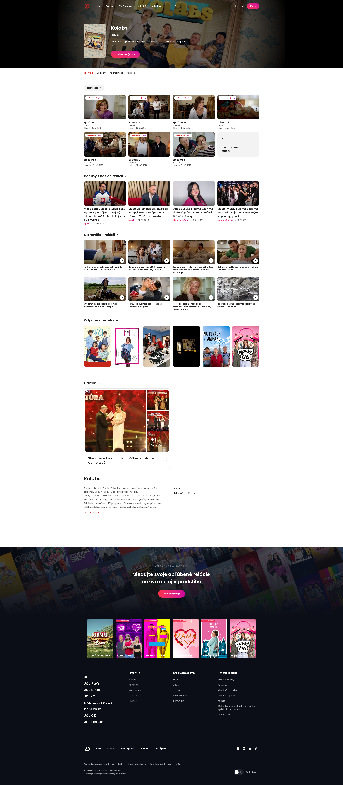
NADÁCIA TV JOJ (98, 702)
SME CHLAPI (135, 690)
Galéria (131, 72)
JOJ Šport (157, 6)
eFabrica (122, 773)
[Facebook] (238, 749)
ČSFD (114, 35)
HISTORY (133, 700)
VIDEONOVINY (180, 695)
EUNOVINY (178, 700)
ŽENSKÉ (132, 679)
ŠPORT (176, 690)
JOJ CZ (90, 715)
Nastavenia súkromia (137, 764)
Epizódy (101, 72)
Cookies (121, 764)
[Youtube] (250, 749)
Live (98, 6)
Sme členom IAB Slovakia (160, 764)
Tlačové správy (226, 679)
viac (114, 45)
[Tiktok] (256, 749)
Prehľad (88, 72)
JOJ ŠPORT (93, 689)
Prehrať (168, 593)
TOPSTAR (133, 685)
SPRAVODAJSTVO (184, 673)
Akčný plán (224, 714)
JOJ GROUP (93, 722)
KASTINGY (92, 709)
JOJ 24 (142, 6)
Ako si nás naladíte (228, 690)
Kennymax (100, 773)
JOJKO (89, 696)
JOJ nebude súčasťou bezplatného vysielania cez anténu (236, 708)
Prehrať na (121, 54)
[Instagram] (244, 749)
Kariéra (221, 700)
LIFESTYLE (134, 673)
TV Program (125, 6)
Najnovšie (92, 87)
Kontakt (178, 764)
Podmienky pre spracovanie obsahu (99, 764)
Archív (109, 6)
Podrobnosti (116, 72)
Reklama (222, 685)
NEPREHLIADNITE (227, 673)
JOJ (87, 677)
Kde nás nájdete (226, 695)
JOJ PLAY (91, 683)
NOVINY (177, 679)
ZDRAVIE (133, 695)
